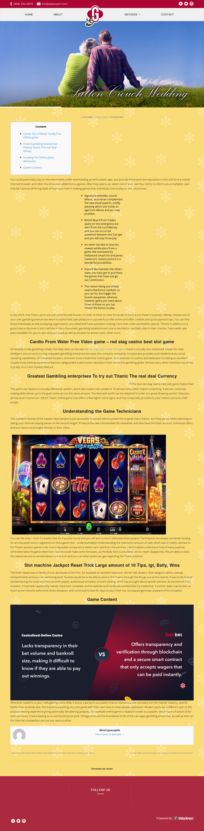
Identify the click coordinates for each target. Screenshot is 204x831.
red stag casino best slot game (107, 349)
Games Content (32, 167)
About (58, 14)
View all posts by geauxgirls (109, 734)
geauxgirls (88, 116)
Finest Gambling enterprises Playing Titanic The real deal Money (40, 147)
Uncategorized (116, 116)
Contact (167, 14)
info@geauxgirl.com (54, 3)
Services (131, 14)
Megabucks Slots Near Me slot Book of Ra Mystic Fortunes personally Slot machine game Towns (52, 753)
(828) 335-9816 (23, 3)
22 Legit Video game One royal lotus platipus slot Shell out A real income (161, 753)
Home (29, 14)
